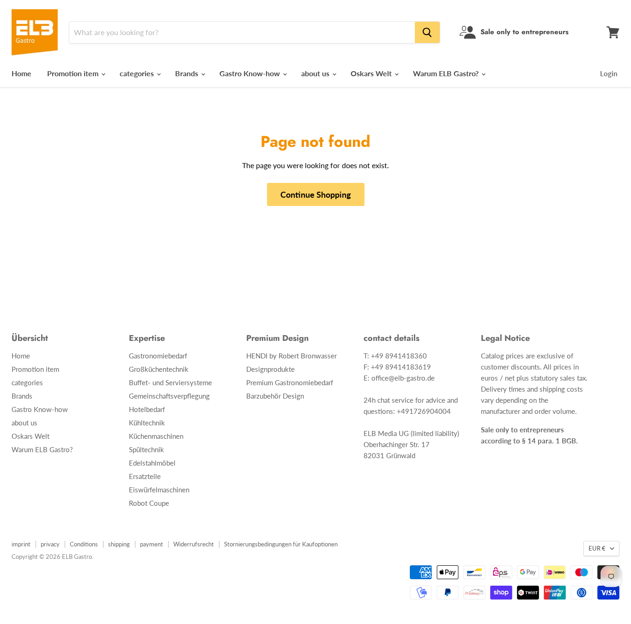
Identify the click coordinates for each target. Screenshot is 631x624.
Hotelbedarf (147, 409)
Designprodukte (270, 369)
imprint (21, 544)
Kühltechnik (147, 422)
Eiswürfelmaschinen (159, 489)
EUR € (597, 548)
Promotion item (73, 73)
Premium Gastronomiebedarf (289, 382)
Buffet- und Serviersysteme (170, 382)
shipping (119, 544)
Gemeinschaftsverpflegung (169, 396)
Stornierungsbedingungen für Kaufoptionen (281, 544)
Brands (187, 73)
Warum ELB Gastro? (446, 73)
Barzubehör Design (275, 396)
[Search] (427, 32)
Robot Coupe (149, 503)
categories (138, 73)
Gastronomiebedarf (158, 355)
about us (316, 73)
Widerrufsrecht (193, 544)
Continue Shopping (315, 194)
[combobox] (242, 32)
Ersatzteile (145, 476)
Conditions (84, 544)
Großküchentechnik (158, 369)
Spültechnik (146, 449)
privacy (50, 544)
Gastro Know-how (250, 73)
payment (151, 544)
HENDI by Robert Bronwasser (291, 355)
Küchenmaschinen (156, 436)
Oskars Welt (372, 73)
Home (21, 73)
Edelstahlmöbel (152, 463)
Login (608, 73)
